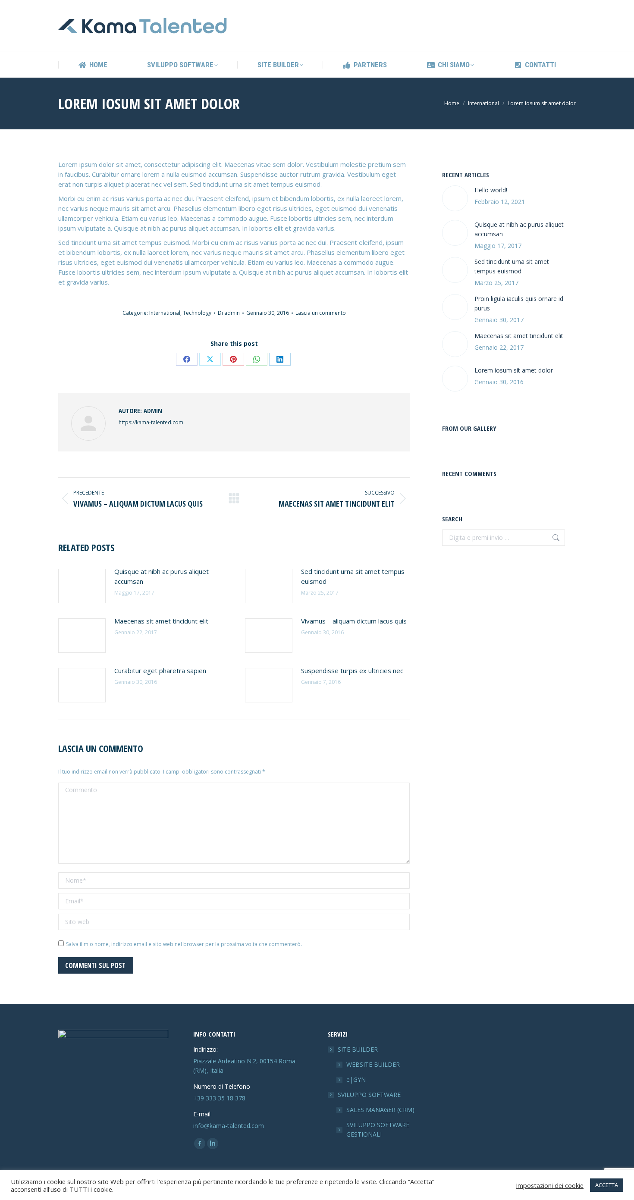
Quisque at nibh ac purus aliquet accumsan (161, 576)
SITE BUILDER (358, 1049)
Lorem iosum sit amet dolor (513, 370)
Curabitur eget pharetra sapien (160, 670)
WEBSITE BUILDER (373, 1064)
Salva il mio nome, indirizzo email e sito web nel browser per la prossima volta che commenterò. (184, 944)
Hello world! (490, 190)
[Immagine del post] (82, 586)
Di (229, 312)
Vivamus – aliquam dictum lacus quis (354, 621)
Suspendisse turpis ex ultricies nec (352, 670)
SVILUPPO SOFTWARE (369, 1094)
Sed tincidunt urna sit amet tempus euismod (353, 576)
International (164, 312)
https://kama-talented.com (151, 422)
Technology (197, 312)
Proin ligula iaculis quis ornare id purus (518, 303)
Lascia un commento (320, 312)
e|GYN (356, 1079)
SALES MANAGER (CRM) (380, 1110)
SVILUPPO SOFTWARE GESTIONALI (377, 1129)
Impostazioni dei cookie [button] (550, 1185)
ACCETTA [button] (606, 1185)
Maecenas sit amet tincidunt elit (161, 621)
